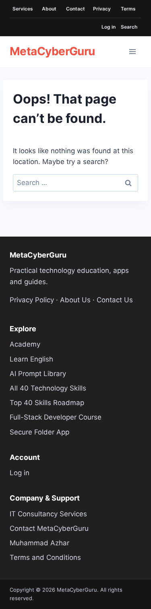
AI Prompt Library (38, 374)
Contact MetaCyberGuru (49, 528)
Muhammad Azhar (39, 543)
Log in (108, 27)
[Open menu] (132, 51)
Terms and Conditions (45, 557)
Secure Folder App (39, 432)
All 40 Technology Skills (48, 388)
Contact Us (115, 300)
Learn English (31, 359)
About (49, 9)
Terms (128, 9)
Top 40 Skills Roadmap (47, 403)
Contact (75, 9)
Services (22, 9)
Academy (25, 344)
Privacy (102, 9)
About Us (75, 300)
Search (129, 27)
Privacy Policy (32, 300)
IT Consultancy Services (48, 514)
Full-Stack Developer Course (55, 417)
